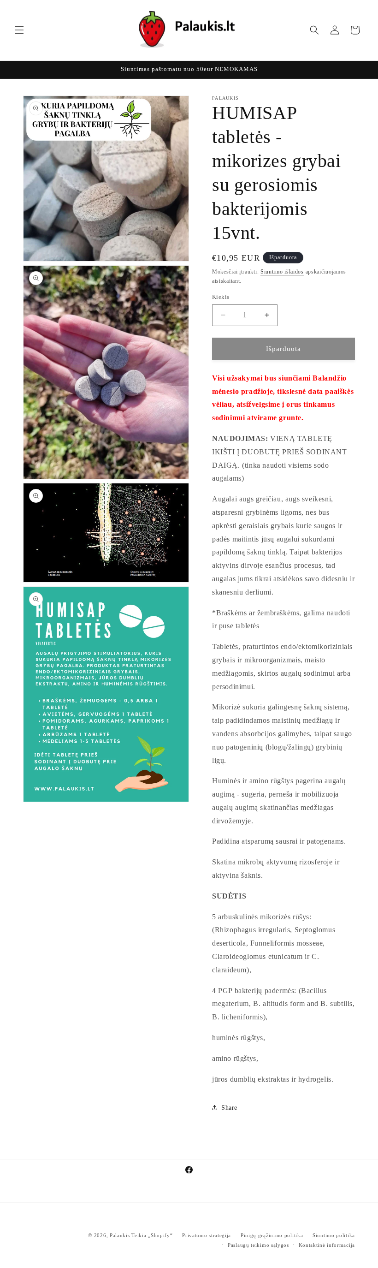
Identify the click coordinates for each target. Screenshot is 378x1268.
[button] (19, 30)
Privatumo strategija (206, 1235)
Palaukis (120, 1235)
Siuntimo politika (334, 1235)
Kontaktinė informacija (327, 1245)
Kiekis (220, 296)
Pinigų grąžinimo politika (272, 1235)
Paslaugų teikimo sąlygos (258, 1245)
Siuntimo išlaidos (282, 271)
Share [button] (229, 1107)
